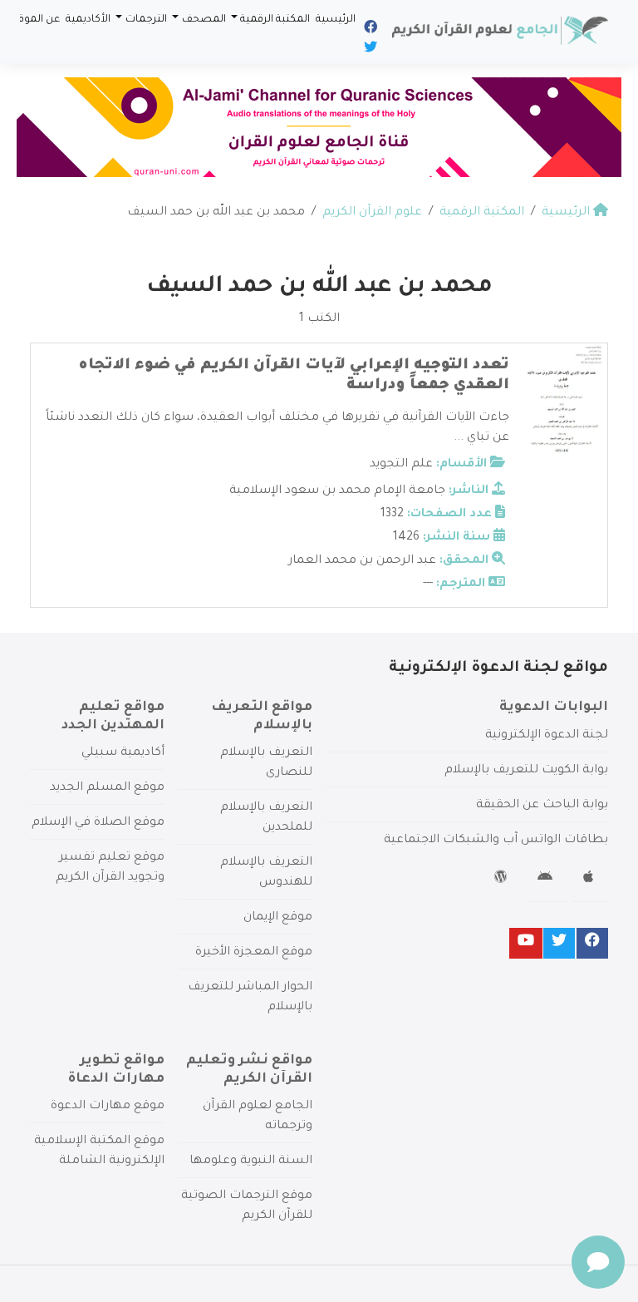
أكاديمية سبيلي (122, 753)
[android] (547, 879)
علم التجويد (401, 464)
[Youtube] (525, 943)
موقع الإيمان (277, 918)
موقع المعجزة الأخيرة (253, 952)
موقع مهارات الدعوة (107, 1106)
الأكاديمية (88, 20)
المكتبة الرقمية (275, 20)
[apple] (590, 879)
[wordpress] (503, 879)
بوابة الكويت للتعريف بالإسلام (526, 770)
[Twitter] (369, 50)
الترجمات (146, 20)
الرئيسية (336, 20)
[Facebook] (369, 30)
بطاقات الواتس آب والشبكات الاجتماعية (496, 840)
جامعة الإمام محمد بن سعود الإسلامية (337, 491)
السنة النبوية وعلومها (250, 1161)
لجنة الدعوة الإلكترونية (546, 735)
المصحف (204, 20)
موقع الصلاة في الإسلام (98, 823)
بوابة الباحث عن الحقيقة (542, 805)
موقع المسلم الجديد (107, 788)
